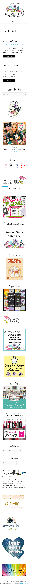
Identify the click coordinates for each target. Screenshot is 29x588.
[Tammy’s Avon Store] (14, 428)
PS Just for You (20, 44)
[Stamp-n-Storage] (14, 397)
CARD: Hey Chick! (10, 40)
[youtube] (22, 165)
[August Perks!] (14, 300)
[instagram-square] (11, 165)
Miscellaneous (20, 68)
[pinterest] (6, 165)
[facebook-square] (17, 165)
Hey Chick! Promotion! (12, 64)
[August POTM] (14, 269)
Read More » (9, 56)
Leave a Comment (6, 44)
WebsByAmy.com (24, 583)
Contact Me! (14, 151)
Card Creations (14, 44)
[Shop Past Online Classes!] (14, 238)
